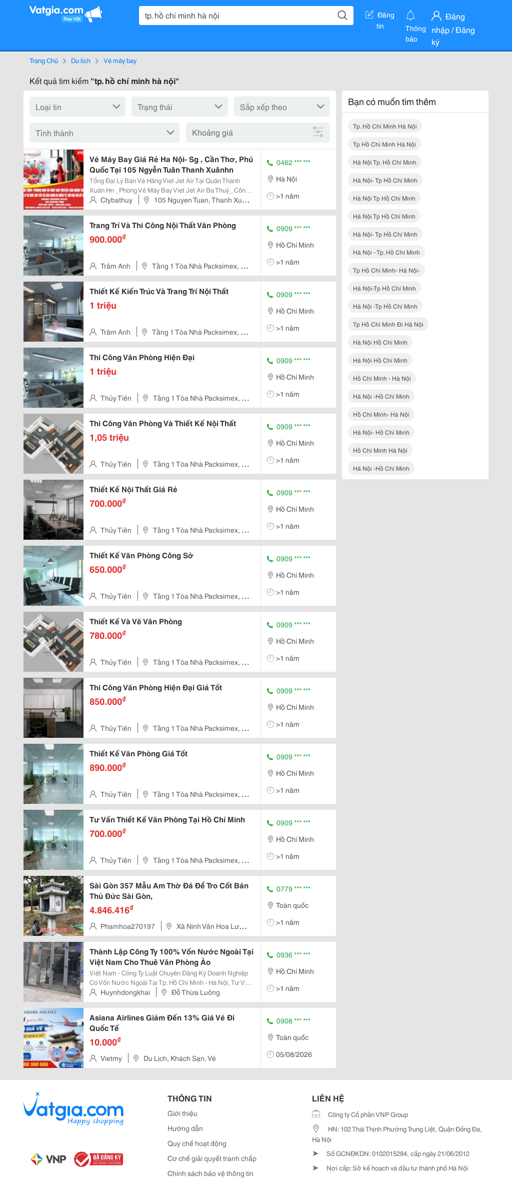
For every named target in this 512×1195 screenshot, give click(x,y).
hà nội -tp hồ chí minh (385, 306)
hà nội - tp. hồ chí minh (386, 252)
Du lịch (80, 60)
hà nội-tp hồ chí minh (384, 288)
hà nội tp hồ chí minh (384, 198)
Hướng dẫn (185, 1128)
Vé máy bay (120, 60)
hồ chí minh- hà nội (381, 414)
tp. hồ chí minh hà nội (385, 126)
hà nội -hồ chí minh (381, 396)
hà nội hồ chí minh (380, 342)
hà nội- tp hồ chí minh (385, 180)
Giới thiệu (183, 1113)
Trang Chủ (44, 60)
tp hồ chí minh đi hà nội (388, 324)
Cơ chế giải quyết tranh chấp (212, 1158)
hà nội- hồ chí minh (381, 432)
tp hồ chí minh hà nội (384, 144)
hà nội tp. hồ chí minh (384, 162)
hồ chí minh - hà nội (382, 378)
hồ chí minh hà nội (380, 450)
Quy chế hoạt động (197, 1143)
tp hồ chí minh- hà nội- (386, 270)
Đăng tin (385, 17)
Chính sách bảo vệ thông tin (211, 1173)
